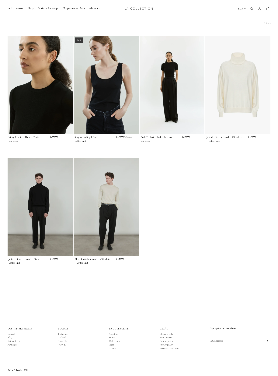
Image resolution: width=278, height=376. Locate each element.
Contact (11, 334)
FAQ (10, 337)
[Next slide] (67, 85)
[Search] (251, 9)
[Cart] (268, 9)
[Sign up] (266, 341)
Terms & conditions (169, 348)
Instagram (63, 334)
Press (111, 345)
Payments (12, 345)
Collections (114, 341)
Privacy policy (166, 345)
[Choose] (66, 128)
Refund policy (166, 341)
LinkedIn (62, 341)
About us (113, 334)
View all (62, 345)
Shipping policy (167, 334)
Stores (112, 337)
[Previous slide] (13, 85)
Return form (14, 341)
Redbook (62, 337)
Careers (112, 348)
